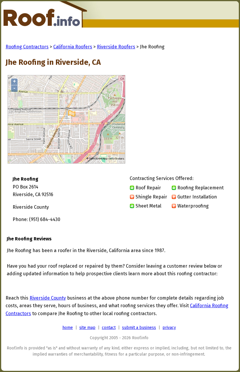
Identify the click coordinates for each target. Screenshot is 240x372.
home (67, 327)
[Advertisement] (183, 120)
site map (87, 327)
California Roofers (72, 47)
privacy (169, 327)
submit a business (139, 327)
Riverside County (48, 298)
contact (109, 327)
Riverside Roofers (116, 47)
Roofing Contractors (27, 47)
